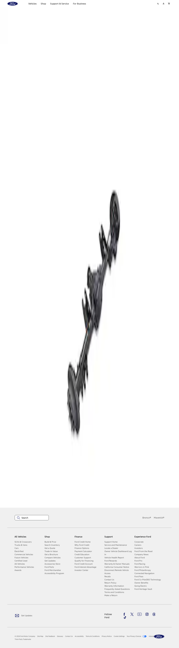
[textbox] (32, 517)
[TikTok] (125, 617)
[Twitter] (132, 614)
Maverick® (159, 517)
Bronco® (146, 517)
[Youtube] (139, 614)
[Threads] (154, 614)
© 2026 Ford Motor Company (25, 636)
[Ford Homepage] (159, 636)
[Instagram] (147, 614)
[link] (40, 636)
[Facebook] (125, 614)
